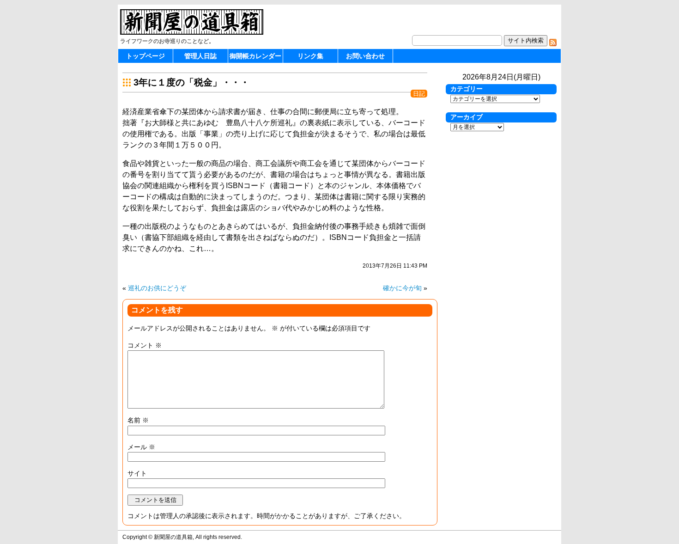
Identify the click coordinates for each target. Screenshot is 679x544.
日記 (419, 93)
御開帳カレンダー (255, 56)
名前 (138, 420)
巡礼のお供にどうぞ (157, 288)
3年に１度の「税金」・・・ (191, 82)
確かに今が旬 (402, 288)
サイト (137, 473)
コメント (144, 345)
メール (141, 447)
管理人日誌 (200, 56)
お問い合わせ (365, 56)
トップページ (145, 56)
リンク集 (310, 56)
